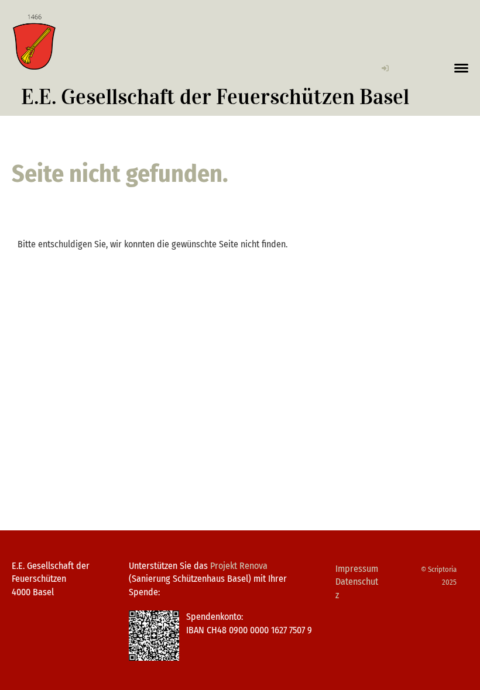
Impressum (356, 568)
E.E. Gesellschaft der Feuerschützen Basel (215, 97)
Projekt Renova (239, 565)
